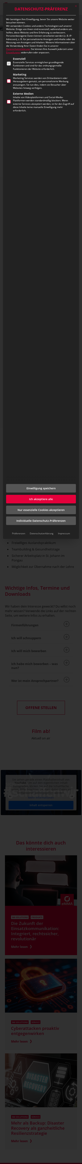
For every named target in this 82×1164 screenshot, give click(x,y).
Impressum (64, 533)
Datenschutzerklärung (18, 49)
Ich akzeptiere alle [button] (41, 499)
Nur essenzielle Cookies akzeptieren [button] (41, 510)
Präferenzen (18, 533)
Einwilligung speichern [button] (41, 488)
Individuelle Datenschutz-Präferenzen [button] (41, 521)
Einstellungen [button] (13, 52)
